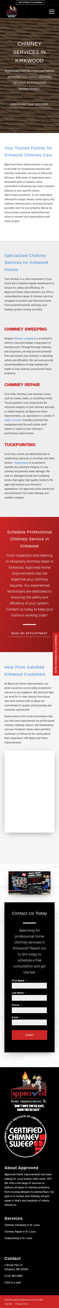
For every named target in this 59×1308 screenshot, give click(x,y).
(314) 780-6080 (13, 1276)
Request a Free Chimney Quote (56, 654)
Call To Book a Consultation (30, 2)
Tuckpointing (21, 462)
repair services (13, 420)
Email (16, 1017)
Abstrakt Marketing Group (25, 1300)
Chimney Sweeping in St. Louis (22, 1225)
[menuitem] (30, 2)
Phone (17, 1005)
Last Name (19, 992)
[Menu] (50, 11)
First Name (19, 980)
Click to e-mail (12, 1282)
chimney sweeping (24, 338)
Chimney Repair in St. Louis (20, 1231)
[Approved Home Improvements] (24, 11)
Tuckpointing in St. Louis (18, 1238)
